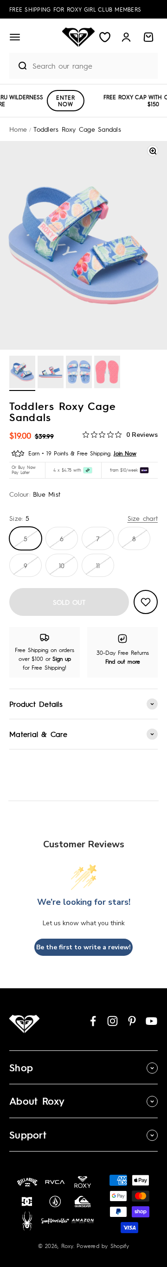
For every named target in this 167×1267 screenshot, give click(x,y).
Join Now (125, 453)
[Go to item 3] (79, 373)
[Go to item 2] (51, 373)
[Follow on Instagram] (112, 1021)
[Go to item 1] (22, 373)
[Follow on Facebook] (93, 1021)
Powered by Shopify (103, 1245)
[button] (15, 37)
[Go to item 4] (107, 373)
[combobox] (92, 65)
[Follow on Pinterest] (132, 1021)
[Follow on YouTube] (151, 1021)
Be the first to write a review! (83, 947)
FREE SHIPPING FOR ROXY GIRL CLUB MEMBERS (75, 9)
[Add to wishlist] (146, 602)
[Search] (18, 66)
